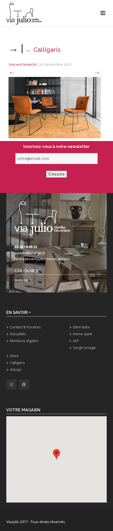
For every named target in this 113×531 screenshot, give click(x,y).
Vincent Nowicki (22, 64)
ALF (75, 340)
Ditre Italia (81, 327)
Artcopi (15, 369)
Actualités (18, 333)
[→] (55, 107)
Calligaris (43, 49)
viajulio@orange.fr (30, 252)
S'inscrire (56, 174)
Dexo (14, 355)
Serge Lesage (84, 347)
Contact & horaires (25, 327)
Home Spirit (82, 333)
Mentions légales (24, 340)
